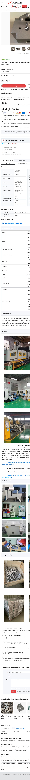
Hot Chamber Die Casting (8, 750)
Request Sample (24, 89)
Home (2, 10)
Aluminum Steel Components (21, 760)
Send (13, 691)
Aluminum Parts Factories (19, 757)
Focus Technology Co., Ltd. (18, 774)
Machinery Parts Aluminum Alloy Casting (11, 767)
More (2, 769)
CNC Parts (16, 731)
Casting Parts (4, 731)
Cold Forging (15, 746)
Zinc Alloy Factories (7, 757)
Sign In (3, 154)
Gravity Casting (6, 746)
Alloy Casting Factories (7, 760)
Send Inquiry (14, 86)
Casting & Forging (25, 10)
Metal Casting (24, 746)
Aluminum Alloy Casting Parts (9, 763)
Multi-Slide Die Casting (21, 750)
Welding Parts (4, 733)
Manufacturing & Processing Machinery (12, 10)
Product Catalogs (21, 728)
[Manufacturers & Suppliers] (15, 2)
